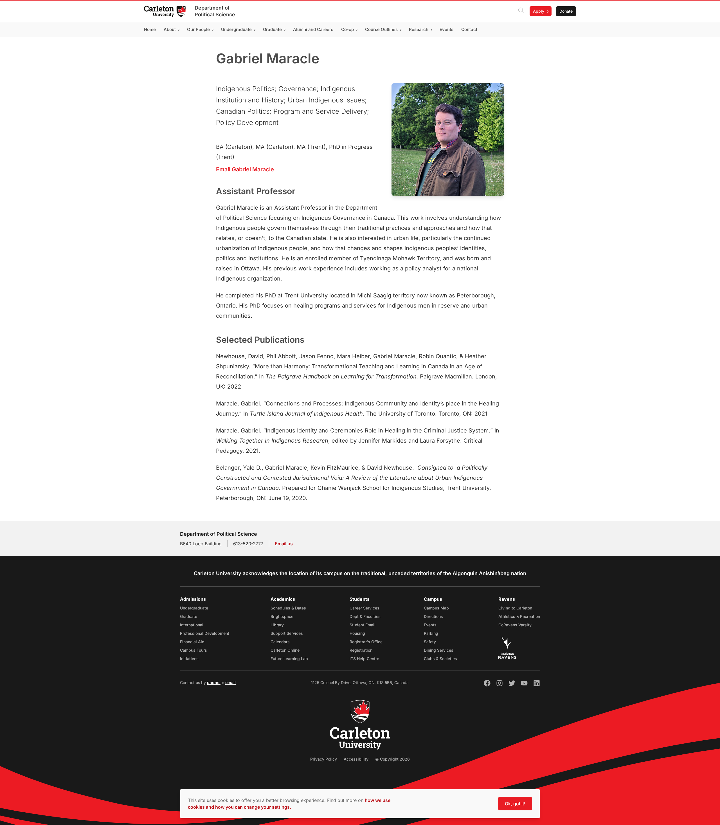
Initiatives (189, 658)
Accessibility (356, 759)
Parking (431, 633)
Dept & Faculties (365, 616)
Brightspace (282, 616)
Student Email (362, 624)
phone (213, 682)
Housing (357, 633)
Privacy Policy (323, 759)
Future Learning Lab (289, 658)
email (230, 682)
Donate (566, 11)
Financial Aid (192, 641)
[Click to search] (521, 11)
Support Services (287, 633)
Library (277, 624)
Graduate (188, 616)
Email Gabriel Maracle (245, 169)
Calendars (280, 641)
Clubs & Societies (440, 658)
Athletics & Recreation (519, 616)
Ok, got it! (515, 803)
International (191, 624)
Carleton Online (285, 650)
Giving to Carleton (515, 608)
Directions (433, 616)
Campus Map (436, 608)
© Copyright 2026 (392, 759)
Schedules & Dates (288, 608)
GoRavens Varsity (515, 624)
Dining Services (438, 650)
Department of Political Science (215, 11)
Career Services (364, 608)
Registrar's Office (366, 641)
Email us (284, 543)
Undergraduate (194, 608)
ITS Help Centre (364, 658)
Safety (430, 641)
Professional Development (204, 633)
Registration (361, 650)
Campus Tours (193, 650)
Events (430, 624)
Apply (538, 11)
